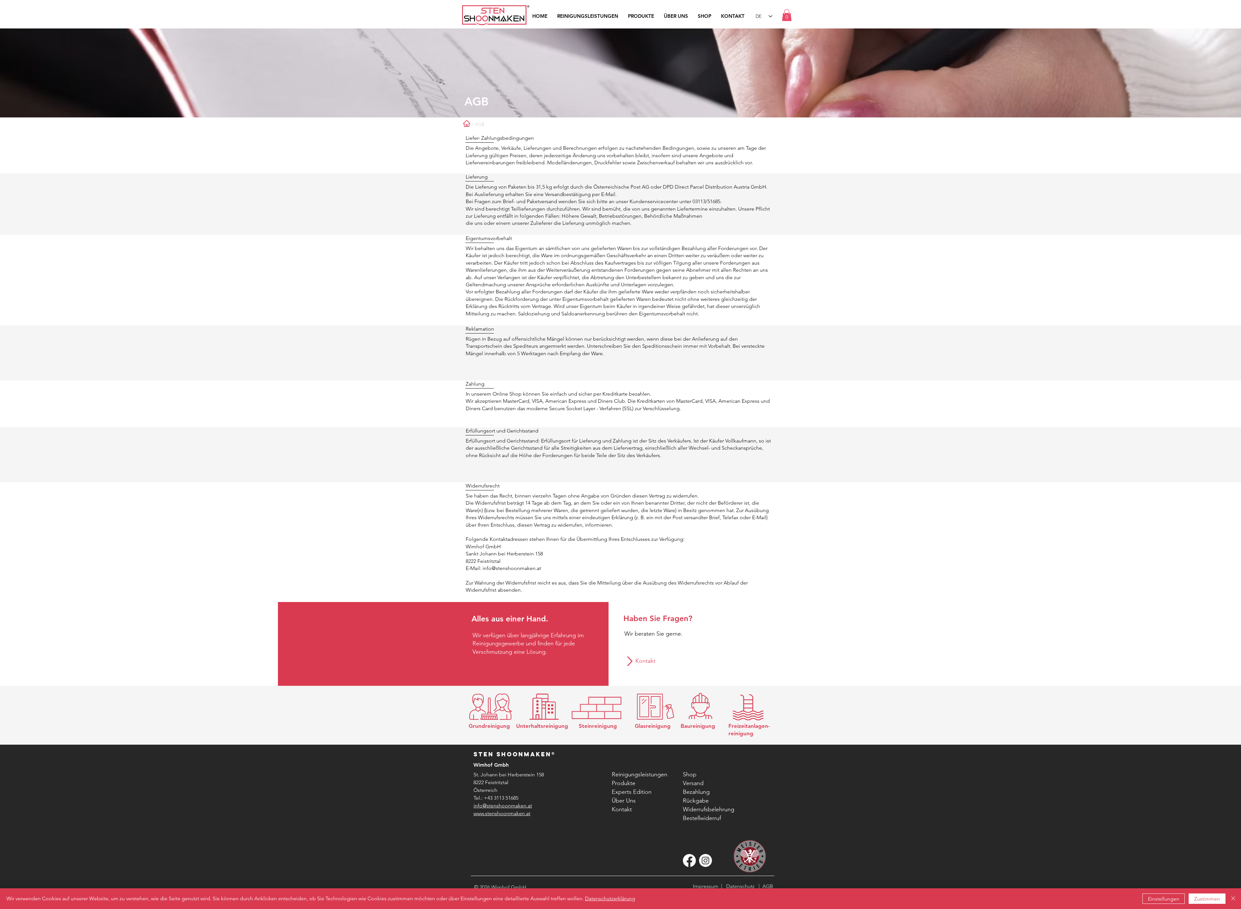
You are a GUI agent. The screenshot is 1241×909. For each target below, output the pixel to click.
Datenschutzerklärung (610, 898)
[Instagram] (705, 860)
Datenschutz (740, 886)
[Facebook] (689, 860)
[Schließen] (1233, 898)
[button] (787, 15)
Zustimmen (1207, 899)
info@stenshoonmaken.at (512, 568)
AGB (766, 886)
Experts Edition (632, 791)
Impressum (705, 886)
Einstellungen (1163, 899)
